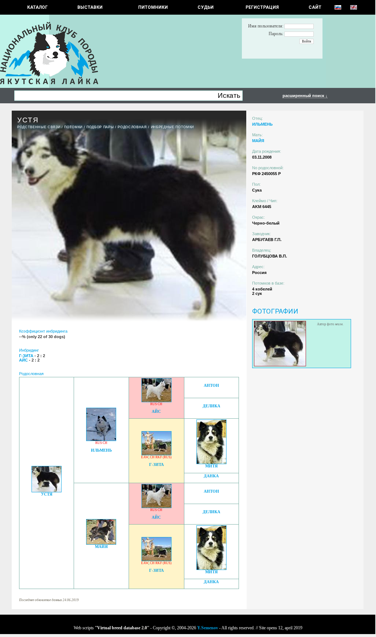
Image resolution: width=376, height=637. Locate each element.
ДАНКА (211, 476)
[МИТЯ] (211, 462)
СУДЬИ (206, 7)
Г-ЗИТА (156, 465)
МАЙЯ (101, 547)
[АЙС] (156, 400)
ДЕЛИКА (211, 406)
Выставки (90, 7)
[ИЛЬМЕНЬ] (101, 439)
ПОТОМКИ (73, 127)
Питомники (153, 7)
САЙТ (315, 7)
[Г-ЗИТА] (156, 453)
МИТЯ (211, 466)
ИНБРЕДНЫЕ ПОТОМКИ (172, 127)
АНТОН (211, 386)
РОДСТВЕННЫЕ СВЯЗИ (38, 127)
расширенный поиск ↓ (305, 95)
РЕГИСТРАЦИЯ (262, 7)
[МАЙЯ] (101, 543)
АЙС (156, 412)
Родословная (132, 127)
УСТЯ (46, 494)
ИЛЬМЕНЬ (101, 450)
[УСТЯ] (47, 490)
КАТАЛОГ (37, 7)
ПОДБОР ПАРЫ (100, 127)
